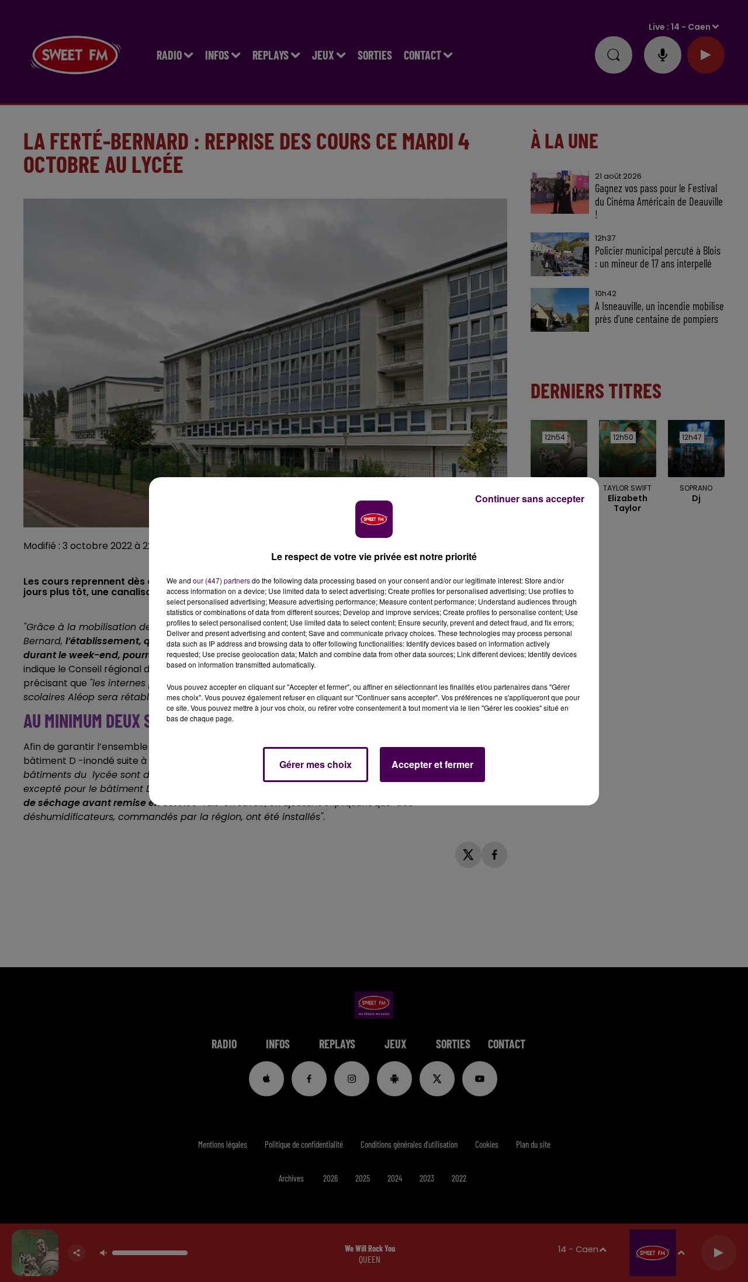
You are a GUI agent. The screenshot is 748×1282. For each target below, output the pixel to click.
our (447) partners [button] (221, 580)
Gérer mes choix (315, 764)
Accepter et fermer (432, 764)
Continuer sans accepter (529, 498)
